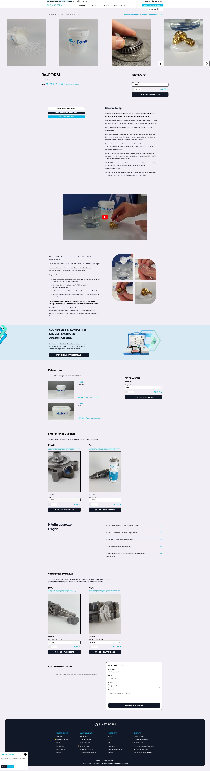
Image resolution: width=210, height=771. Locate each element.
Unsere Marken (61, 749)
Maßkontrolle (83, 736)
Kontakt (58, 753)
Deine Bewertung (114, 690)
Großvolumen (112, 746)
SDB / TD (75, 1)
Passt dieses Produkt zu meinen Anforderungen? (141, 15)
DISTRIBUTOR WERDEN (65, 1)
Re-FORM (77, 14)
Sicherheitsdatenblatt (141, 739)
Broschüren (60, 746)
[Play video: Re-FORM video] (105, 217)
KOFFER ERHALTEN (52, 1)
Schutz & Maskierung (86, 749)
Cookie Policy (102, 763)
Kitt (109, 743)
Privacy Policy (92, 763)
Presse (58, 743)
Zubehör (68, 14)
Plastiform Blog (139, 736)
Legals (84, 763)
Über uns (59, 736)
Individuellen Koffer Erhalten (143, 753)
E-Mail (110, 683)
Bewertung (112, 669)
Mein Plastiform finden (141, 749)
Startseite (51, 14)
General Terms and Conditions (118, 763)
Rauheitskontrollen (85, 739)
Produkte (60, 14)
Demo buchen (138, 743)
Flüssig (110, 736)
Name (110, 675)
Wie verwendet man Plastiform (144, 746)
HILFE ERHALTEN (83, 1)
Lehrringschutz (84, 746)
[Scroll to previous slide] (160, 63)
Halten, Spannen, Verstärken (88, 753)
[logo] (54, 5)
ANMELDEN (147, 1)
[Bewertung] (114, 672)
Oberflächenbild (84, 743)
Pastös (110, 739)
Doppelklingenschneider (116, 749)
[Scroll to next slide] (207, 63)
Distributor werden (62, 739)
